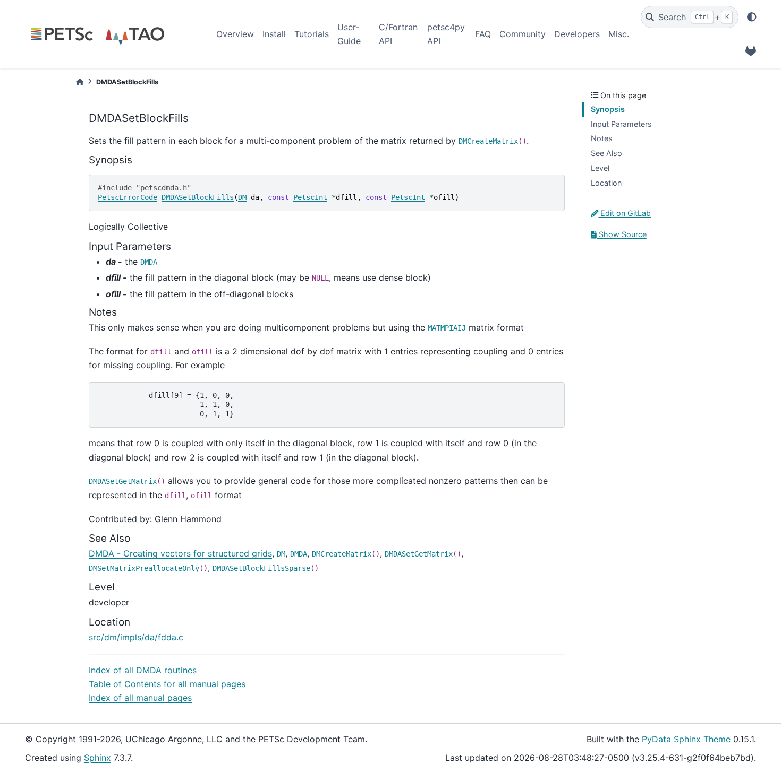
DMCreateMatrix (488, 141)
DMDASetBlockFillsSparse (261, 568)
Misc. (618, 34)
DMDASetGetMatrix (123, 481)
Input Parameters (621, 123)
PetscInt (310, 197)
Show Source (622, 234)
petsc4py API (446, 34)
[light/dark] (752, 17)
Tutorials (311, 34)
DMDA (148, 262)
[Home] (79, 82)
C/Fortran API (398, 34)
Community (522, 34)
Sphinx (97, 757)
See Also (606, 153)
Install (274, 34)
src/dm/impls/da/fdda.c (136, 637)
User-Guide (349, 34)
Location (606, 182)
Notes (602, 138)
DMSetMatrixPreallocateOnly (144, 568)
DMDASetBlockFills (198, 197)
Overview (235, 34)
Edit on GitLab (624, 213)
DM (242, 197)
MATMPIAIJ (447, 328)
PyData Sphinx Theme (686, 739)
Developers (577, 34)
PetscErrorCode (127, 197)
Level (600, 167)
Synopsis (608, 109)
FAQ (483, 34)
